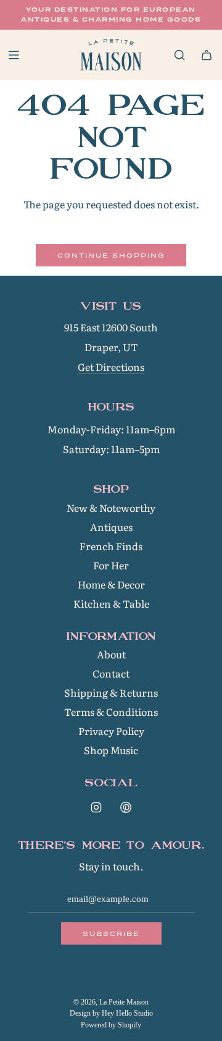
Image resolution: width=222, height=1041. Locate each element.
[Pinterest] (125, 807)
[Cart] (206, 55)
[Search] (179, 55)
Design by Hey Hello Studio (111, 1013)
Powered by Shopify (111, 1025)
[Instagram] (96, 807)
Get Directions (111, 366)
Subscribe (111, 933)
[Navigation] (13, 55)
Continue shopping (111, 255)
